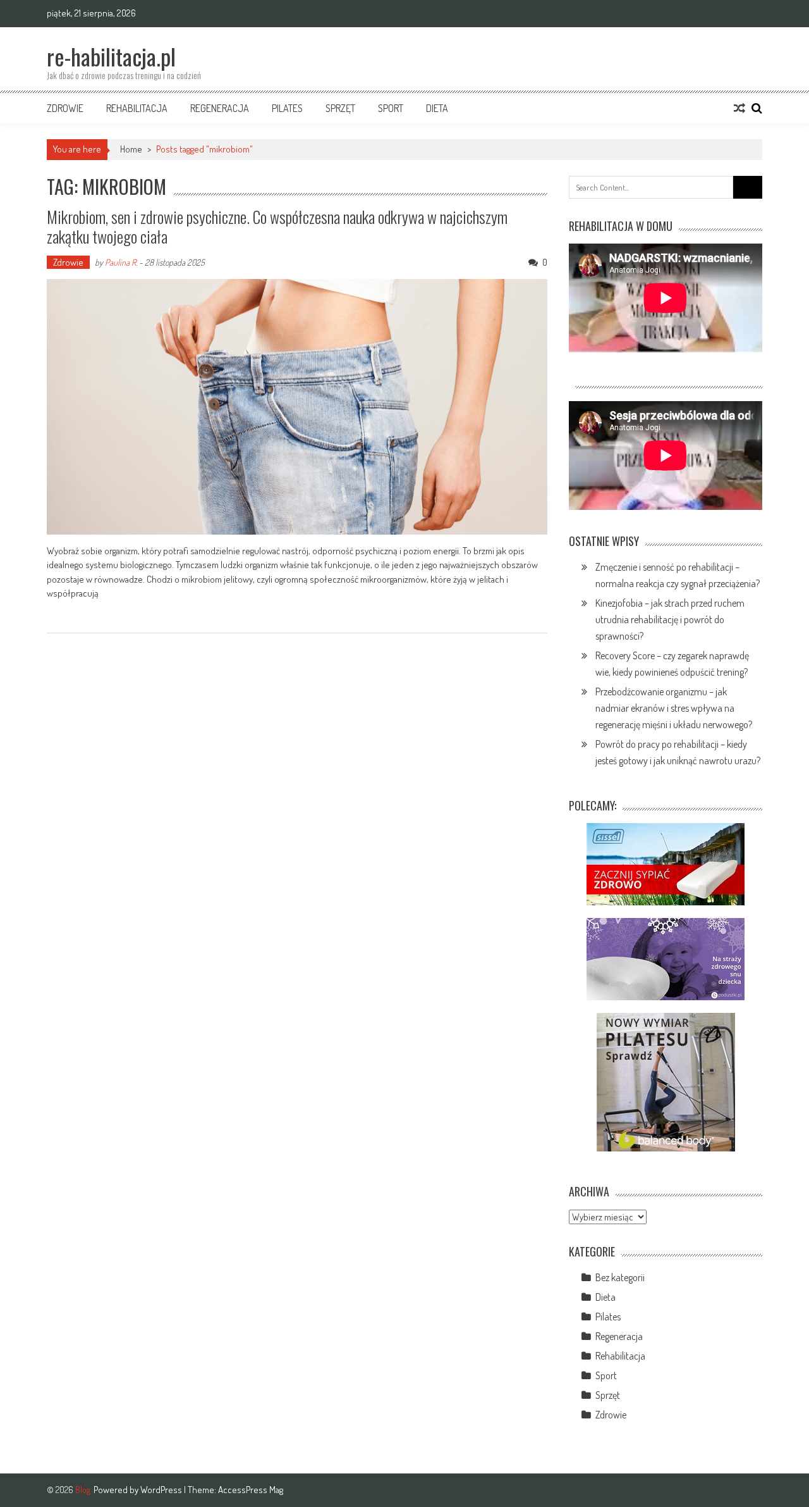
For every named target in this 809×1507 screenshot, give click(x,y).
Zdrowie (65, 108)
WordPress (162, 1490)
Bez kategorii (620, 1277)
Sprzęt (340, 108)
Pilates (287, 108)
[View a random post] (739, 108)
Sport (390, 108)
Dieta (437, 108)
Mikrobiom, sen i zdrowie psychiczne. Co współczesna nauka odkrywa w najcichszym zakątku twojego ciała (277, 226)
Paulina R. (121, 262)
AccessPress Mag (250, 1490)
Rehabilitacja (136, 108)
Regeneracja (219, 108)
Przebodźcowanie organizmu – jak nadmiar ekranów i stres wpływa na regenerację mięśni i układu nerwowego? (673, 708)
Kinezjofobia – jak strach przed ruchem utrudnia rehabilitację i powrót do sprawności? (670, 619)
